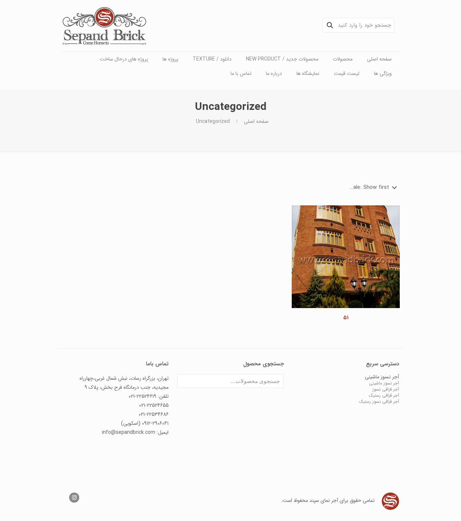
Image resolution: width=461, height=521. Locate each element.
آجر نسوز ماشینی (384, 383)
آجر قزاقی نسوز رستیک (379, 401)
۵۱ (345, 317)
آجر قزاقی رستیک (384, 395)
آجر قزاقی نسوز (385, 389)
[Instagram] (74, 498)
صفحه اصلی (256, 121)
